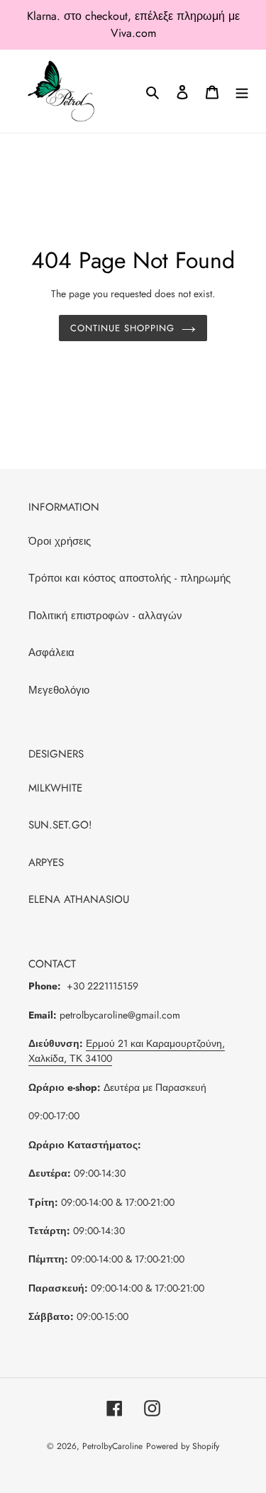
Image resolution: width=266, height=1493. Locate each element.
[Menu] (242, 91)
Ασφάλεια (51, 652)
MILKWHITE (55, 788)
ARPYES (46, 862)
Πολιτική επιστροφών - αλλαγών (105, 615)
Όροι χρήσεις (59, 541)
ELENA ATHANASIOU (78, 899)
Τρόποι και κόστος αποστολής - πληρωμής (129, 578)
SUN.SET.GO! (60, 825)
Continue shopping (122, 328)
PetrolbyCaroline (112, 1446)
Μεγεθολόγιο (58, 690)
